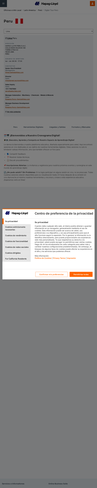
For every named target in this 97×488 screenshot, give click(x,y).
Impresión (71, 258)
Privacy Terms (59, 258)
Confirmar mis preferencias (51, 274)
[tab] (16, 221)
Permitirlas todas (81, 274)
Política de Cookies (43, 258)
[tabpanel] (63, 241)
